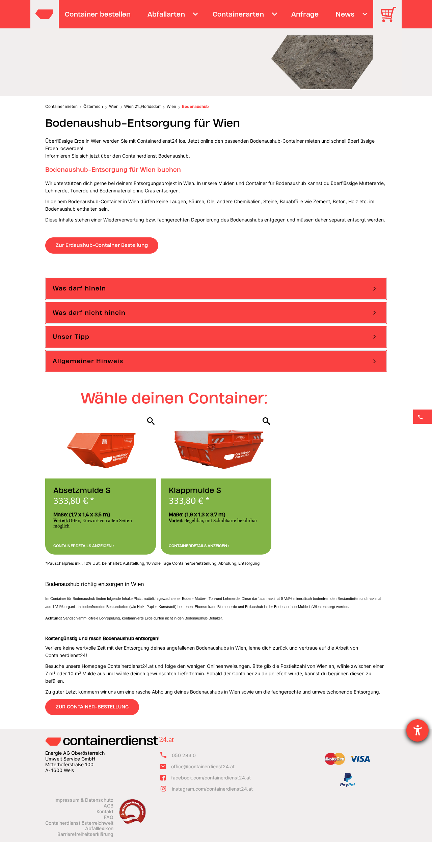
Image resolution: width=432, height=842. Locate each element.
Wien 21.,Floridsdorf (142, 106)
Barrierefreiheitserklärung (85, 834)
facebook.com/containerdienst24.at (211, 777)
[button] (216, 288)
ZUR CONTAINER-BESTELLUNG (92, 707)
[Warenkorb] (391, 19)
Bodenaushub (195, 106)
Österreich (93, 106)
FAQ (108, 817)
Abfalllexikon (99, 828)
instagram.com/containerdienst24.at (212, 789)
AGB (108, 806)
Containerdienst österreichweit (79, 823)
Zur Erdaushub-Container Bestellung (102, 245)
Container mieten (61, 106)
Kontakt (105, 811)
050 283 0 (184, 755)
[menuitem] (98, 14)
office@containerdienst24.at (203, 766)
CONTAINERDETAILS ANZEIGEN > (83, 545)
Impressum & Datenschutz (83, 800)
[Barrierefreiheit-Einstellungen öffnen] (417, 730)
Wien (113, 106)
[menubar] (215, 14)
